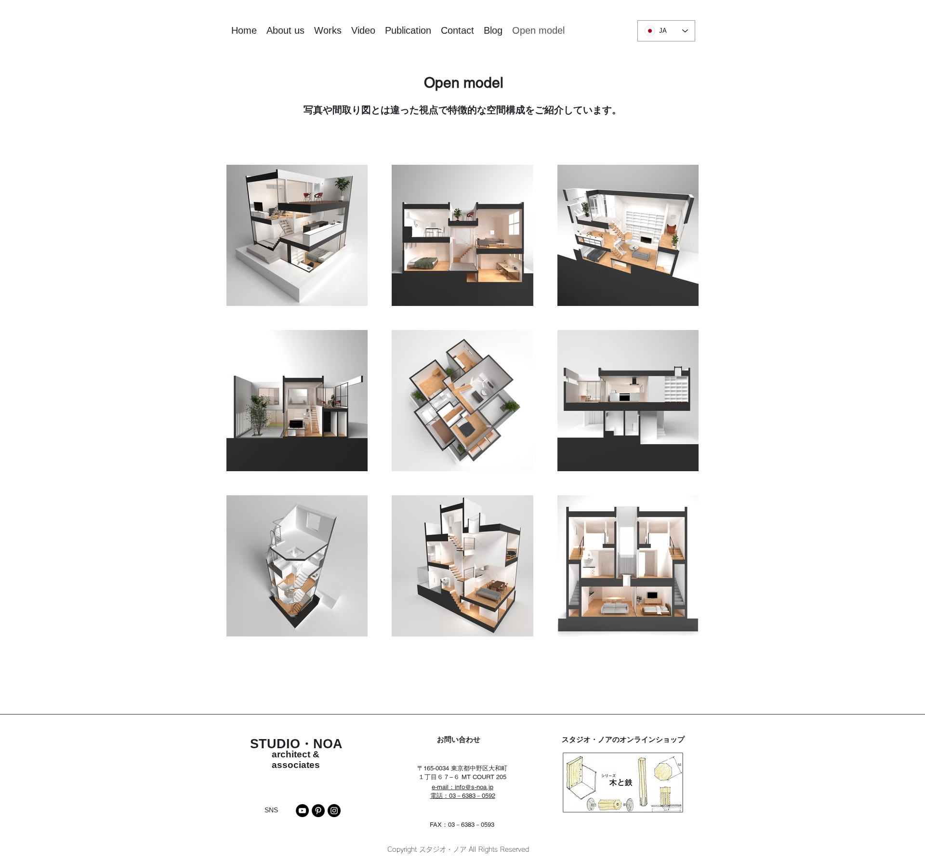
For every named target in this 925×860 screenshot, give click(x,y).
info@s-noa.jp (474, 787)
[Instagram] (334, 810)
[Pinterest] (318, 810)
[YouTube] (302, 810)
